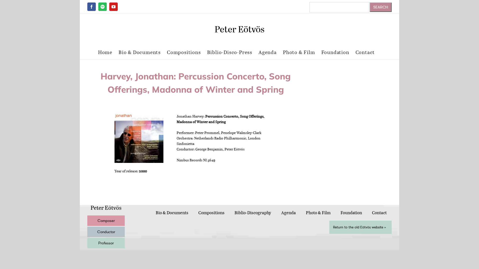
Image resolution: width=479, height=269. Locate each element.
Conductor (106, 231)
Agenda (288, 212)
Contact (379, 212)
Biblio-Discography (253, 212)
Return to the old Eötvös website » (359, 227)
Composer (106, 220)
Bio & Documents (172, 212)
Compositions (211, 212)
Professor (106, 243)
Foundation (351, 212)
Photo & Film (318, 212)
